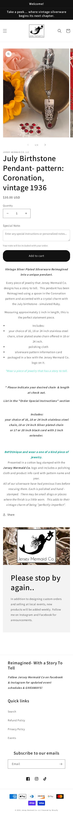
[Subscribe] (60, 764)
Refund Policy (16, 720)
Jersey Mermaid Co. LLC (31, 810)
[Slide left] (28, 145)
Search (12, 711)
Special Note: (12, 225)
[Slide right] (45, 145)
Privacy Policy (16, 729)
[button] (5, 31)
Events (12, 738)
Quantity (8, 205)
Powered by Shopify (49, 810)
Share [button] (11, 514)
